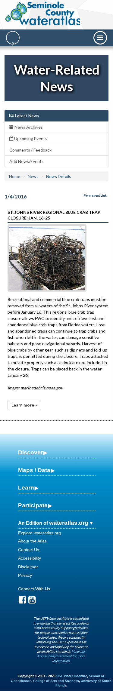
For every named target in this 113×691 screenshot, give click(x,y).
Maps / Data (34, 470)
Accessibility (29, 558)
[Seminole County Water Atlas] (43, 13)
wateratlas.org (68, 523)
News (33, 176)
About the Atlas (32, 541)
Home (14, 176)
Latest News (26, 115)
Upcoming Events (30, 138)
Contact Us (28, 549)
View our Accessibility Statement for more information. (61, 656)
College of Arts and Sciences (56, 681)
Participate (33, 505)
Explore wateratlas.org (39, 532)
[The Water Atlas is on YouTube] (32, 601)
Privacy (25, 575)
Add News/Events (26, 161)
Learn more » (24, 404)
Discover (30, 452)
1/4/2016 (16, 196)
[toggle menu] (100, 38)
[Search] (13, 38)
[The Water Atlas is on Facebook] (22, 601)
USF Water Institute (71, 676)
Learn (26, 487)
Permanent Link (95, 195)
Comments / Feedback (30, 149)
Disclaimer (28, 566)
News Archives (28, 127)
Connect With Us (34, 588)
